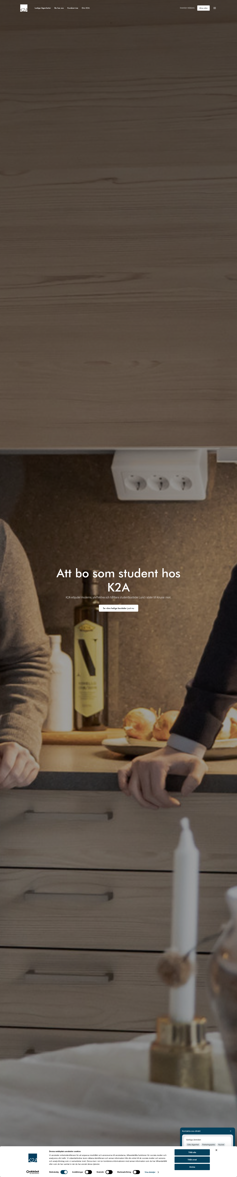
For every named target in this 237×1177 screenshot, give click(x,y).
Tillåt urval (192, 1160)
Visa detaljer (150, 1172)
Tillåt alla (192, 1152)
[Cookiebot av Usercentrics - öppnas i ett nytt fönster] (33, 1172)
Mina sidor (203, 8)
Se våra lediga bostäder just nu (118, 608)
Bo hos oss (59, 8)
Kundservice (72, 8)
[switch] (88, 1172)
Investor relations (187, 8)
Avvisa (192, 1167)
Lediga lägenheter (43, 8)
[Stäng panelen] (216, 1150)
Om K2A (86, 8)
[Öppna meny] (214, 8)
